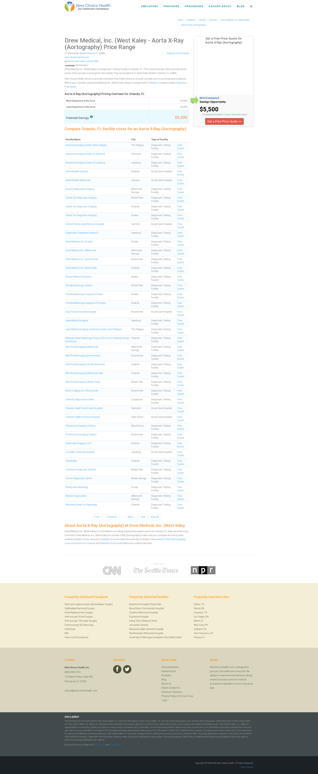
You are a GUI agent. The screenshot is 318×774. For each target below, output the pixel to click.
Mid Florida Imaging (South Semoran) (85, 364)
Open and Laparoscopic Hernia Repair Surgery (89, 604)
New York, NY (201, 625)
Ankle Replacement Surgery (79, 612)
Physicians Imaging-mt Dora (80, 425)
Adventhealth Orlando (77, 171)
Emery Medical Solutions (78, 276)
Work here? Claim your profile (82, 61)
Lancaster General (138, 625)
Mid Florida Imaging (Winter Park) (83, 382)
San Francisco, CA (203, 633)
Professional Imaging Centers (81, 434)
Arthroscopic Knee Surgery (79, 616)
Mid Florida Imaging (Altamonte (82, 346)
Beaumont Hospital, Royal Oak (145, 604)
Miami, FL (199, 620)
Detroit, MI (199, 608)
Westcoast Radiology (77, 487)
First (97, 517)
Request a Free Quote (178, 53)
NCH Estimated (209, 98)
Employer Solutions (171, 692)
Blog (241, 6)
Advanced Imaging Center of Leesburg (85, 162)
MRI (67, 633)
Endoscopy (87, 625)
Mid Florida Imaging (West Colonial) (84, 373)
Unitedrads (71, 460)
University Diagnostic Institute (81, 469)
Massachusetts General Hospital (146, 629)
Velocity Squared (246, 767)
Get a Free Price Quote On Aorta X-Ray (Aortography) (223, 40)
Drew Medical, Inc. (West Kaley (106, 40)
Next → (131, 517)
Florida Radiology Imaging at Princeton (86, 303)
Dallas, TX (199, 604)
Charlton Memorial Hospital (143, 612)
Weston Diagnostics (76, 496)
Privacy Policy (168, 696)
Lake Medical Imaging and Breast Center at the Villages (94, 329)
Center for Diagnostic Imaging (81, 197)
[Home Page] (87, 6)
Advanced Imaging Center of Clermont (85, 154)
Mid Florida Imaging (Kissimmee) (83, 355)
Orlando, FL (154, 82)
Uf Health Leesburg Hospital (80, 452)
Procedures (194, 6)
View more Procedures (76, 637)
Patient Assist (220, 6)
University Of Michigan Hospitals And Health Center (155, 637)
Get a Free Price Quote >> (224, 121)
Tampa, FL (199, 637)
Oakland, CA (200, 629)
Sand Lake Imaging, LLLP (78, 443)
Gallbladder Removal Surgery (80, 608)
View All (155, 517)
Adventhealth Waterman (78, 180)
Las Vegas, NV (201, 616)
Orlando (90, 53)
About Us (166, 683)
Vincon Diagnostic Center (79, 478)
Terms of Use (186, 696)
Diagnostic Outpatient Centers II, (82, 232)
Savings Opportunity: (213, 101)
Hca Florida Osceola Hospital (81, 311)
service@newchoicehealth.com (81, 690)
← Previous (111, 517)
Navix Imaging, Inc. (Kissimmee (82, 390)
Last (143, 517)
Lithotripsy (70, 629)
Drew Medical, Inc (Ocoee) (79, 241)
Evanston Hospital (138, 616)
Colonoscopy (72, 625)
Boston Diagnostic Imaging (80, 189)
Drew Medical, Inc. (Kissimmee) (82, 259)
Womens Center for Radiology (81, 504)
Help (163, 687)
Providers (171, 6)
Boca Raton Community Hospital (146, 608)
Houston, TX (200, 612)
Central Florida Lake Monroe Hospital (85, 224)
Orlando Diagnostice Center (80, 399)
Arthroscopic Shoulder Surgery (81, 620)
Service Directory (170, 667)
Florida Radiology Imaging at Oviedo (84, 294)
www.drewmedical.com (77, 57)
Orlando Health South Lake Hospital (84, 408)
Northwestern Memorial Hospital (146, 633)
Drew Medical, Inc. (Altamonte (81, 250)
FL (97, 53)
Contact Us (174, 687)
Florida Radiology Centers (79, 285)
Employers (149, 6)
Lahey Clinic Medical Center (143, 620)
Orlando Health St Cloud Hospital (83, 417)
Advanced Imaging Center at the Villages (86, 145)
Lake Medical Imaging (77, 320)
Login (164, 700)
